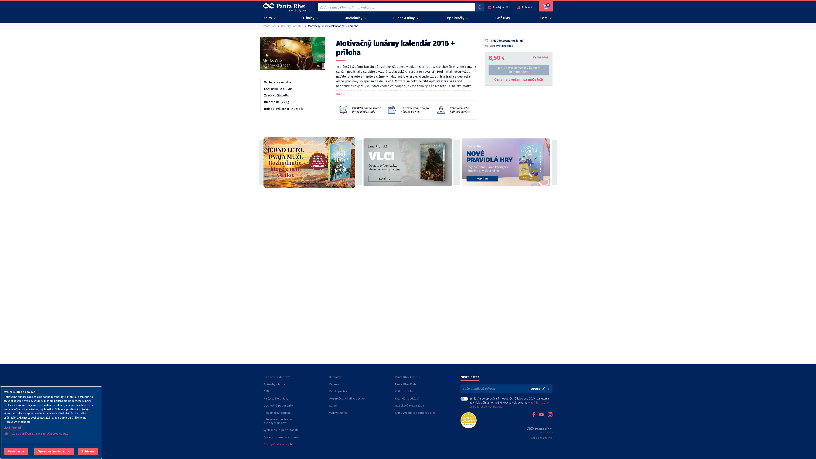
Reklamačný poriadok (278, 413)
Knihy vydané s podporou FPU (415, 413)
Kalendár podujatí (406, 398)
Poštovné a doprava (277, 377)
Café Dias (502, 18)
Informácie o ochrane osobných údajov (278, 421)
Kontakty (335, 377)
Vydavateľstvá (338, 413)
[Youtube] (541, 415)
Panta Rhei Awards (407, 377)
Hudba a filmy (404, 18)
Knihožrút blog (404, 391)
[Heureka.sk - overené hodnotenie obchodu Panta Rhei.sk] (468, 420)
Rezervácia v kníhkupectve (347, 398)
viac (339, 94)
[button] (16, 451)
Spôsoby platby (274, 384)
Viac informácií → (14, 427)
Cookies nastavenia (541, 437)
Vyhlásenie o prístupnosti (281, 430)
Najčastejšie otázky (276, 398)
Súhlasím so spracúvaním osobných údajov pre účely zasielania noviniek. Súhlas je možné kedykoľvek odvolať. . (509, 402)
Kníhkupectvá (338, 391)
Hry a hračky (455, 18)
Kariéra (334, 384)
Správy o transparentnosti (282, 437)
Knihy (268, 18)
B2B (266, 391)
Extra (544, 18)
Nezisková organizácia (409, 405)
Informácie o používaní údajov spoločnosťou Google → (38, 433)
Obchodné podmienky (278, 405)
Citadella (282, 95)
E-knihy (309, 18)
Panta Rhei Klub (405, 384)
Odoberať (539, 388)
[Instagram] (550, 415)
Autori (333, 405)
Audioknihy (354, 18)
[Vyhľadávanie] (479, 7)
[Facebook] (534, 415)
